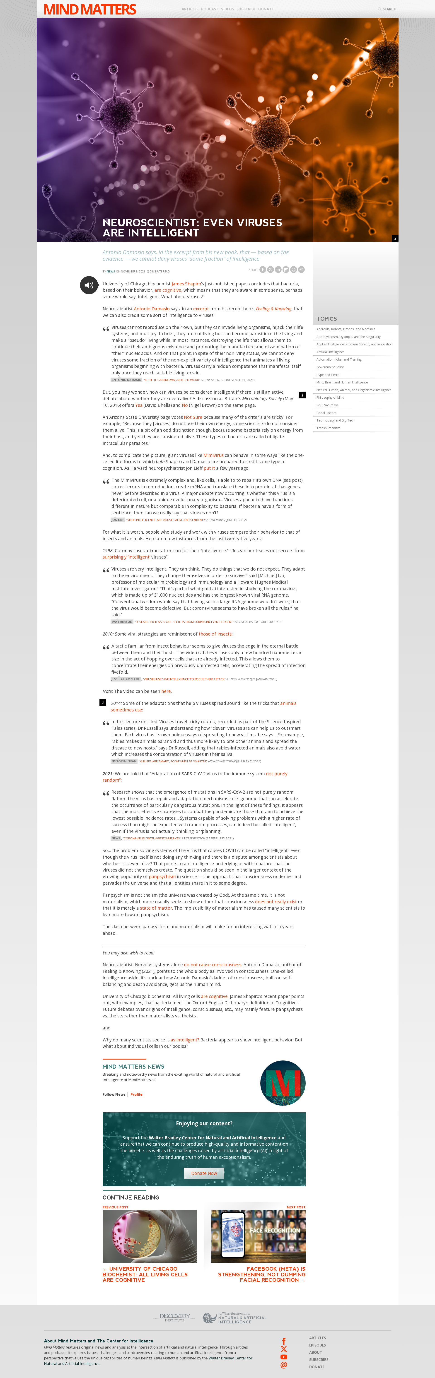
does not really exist (276, 902)
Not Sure (193, 417)
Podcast (209, 9)
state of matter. (156, 908)
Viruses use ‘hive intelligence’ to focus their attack (184, 679)
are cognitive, (168, 290)
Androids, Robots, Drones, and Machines (346, 329)
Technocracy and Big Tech (335, 420)
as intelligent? (185, 1040)
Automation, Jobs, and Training (339, 359)
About (315, 1352)
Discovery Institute (139, 1317)
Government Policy (330, 367)
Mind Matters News (133, 1067)
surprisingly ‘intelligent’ (126, 557)
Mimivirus (213, 455)
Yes (138, 405)
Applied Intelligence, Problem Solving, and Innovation (355, 344)
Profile (136, 1094)
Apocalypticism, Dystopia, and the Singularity (349, 337)
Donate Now (204, 1173)
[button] (89, 285)
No (185, 405)
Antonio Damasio (152, 309)
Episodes (317, 1345)
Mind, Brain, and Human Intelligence (342, 382)
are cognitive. (215, 996)
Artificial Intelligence (330, 352)
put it (209, 468)
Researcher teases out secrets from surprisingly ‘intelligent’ (184, 622)
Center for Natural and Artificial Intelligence (278, 1317)
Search (389, 9)
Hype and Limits (328, 375)
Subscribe (246, 9)
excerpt (201, 309)
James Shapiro (186, 284)
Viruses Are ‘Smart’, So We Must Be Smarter (173, 761)
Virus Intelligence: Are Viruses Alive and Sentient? (166, 520)
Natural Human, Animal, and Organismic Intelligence (354, 390)
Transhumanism (328, 428)
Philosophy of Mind (330, 397)
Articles (190, 9)
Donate (265, 9)
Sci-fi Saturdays (327, 405)
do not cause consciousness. (213, 964)
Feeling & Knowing (273, 309)
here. (166, 691)
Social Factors (326, 413)
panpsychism (162, 876)
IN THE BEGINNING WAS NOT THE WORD (172, 380)
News (111, 271)
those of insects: (216, 634)
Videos (227, 9)
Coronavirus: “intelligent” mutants (152, 838)
